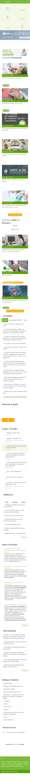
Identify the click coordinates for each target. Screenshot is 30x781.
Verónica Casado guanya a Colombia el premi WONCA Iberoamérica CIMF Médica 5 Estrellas (14, 654)
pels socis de (15, 744)
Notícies (5, 320)
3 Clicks (5, 704)
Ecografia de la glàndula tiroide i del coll (12, 103)
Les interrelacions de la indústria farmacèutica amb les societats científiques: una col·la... (15, 550)
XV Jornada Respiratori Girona (12, 524)
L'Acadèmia (6, 701)
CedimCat (5, 709)
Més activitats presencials (15, 214)
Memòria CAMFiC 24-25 (13, 433)
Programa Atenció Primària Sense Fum (13, 686)
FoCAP (5, 717)
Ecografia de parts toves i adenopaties (11, 78)
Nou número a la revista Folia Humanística (15, 343)
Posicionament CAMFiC (15, 320)
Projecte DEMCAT (8, 719)
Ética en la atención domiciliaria (15, 477)
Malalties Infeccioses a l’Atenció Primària (15, 533)
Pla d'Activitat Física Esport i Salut (12, 692)
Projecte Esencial (7, 683)
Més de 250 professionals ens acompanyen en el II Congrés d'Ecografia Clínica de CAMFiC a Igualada (14, 379)
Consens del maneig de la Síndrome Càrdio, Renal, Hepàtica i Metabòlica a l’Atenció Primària (15, 455)
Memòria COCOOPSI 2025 (14, 438)
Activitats (12, 57)
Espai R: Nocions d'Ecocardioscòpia (14, 515)
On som (15, 771)
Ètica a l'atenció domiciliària (14, 471)
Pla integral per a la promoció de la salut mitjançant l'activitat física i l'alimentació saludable (13, 696)
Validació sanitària (6, 275)
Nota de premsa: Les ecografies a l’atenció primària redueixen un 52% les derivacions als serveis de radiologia (14, 386)
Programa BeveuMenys (9, 689)
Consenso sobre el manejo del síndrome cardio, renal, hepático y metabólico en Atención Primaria (16, 464)
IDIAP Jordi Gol (7, 706)
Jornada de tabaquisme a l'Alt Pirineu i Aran (15, 604)
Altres (25, 320)
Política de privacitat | (7, 771)
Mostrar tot (24, 537)
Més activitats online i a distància (15, 311)
